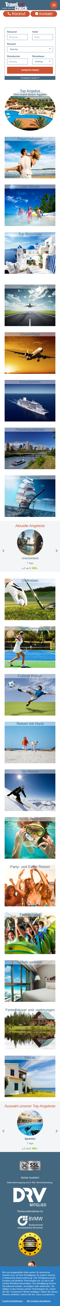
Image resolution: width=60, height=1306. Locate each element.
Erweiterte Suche (29, 78)
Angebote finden (30, 70)
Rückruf (18, 14)
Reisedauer (38, 56)
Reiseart (11, 44)
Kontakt (45, 14)
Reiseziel (12, 31)
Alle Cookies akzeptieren (39, 1301)
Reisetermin (13, 56)
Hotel (35, 31)
